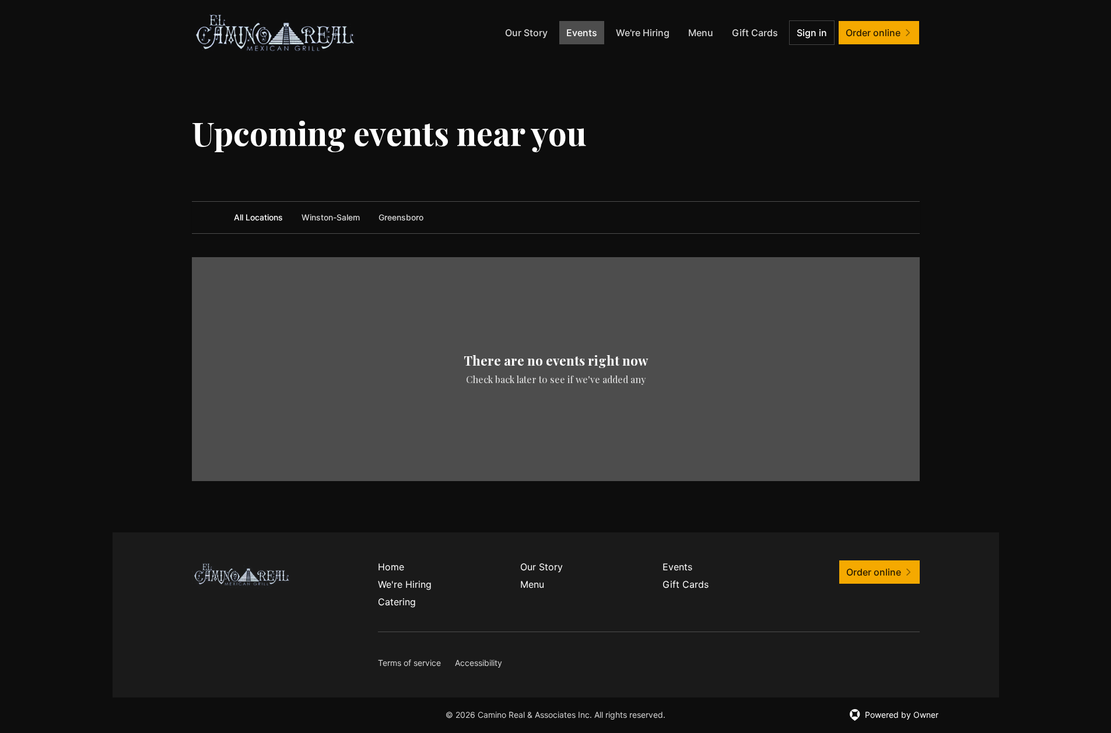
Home (391, 567)
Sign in (812, 32)
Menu (700, 32)
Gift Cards (755, 32)
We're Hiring (643, 32)
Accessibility (478, 663)
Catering (397, 602)
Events (581, 32)
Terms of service (409, 663)
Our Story (526, 32)
